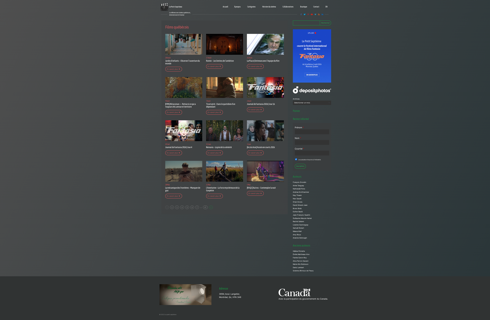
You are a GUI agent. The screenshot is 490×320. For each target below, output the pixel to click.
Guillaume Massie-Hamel (302, 218)
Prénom (299, 127)
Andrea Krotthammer (301, 192)
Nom (298, 138)
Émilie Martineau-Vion (301, 254)
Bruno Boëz (297, 208)
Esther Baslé (298, 212)
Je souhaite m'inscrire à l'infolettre (309, 160)
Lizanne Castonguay (300, 225)
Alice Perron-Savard (300, 261)
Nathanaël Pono (299, 189)
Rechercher (325, 23)
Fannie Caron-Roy (300, 258)
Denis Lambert (298, 267)
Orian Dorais (297, 202)
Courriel (299, 148)
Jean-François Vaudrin (301, 215)
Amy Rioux (297, 235)
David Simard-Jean (300, 205)
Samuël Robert (298, 228)
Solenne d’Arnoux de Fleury (303, 271)
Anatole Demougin (300, 238)
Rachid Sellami (298, 221)
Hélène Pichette (299, 251)
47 (205, 207)
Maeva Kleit (297, 231)
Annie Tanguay (298, 186)
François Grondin (299, 182)
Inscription (300, 166)
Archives (296, 99)
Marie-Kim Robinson (300, 264)
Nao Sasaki (297, 199)
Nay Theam (297, 195)
